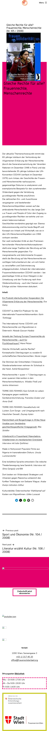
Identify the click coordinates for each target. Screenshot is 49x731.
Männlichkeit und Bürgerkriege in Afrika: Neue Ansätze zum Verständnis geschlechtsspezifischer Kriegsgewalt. (23, 423)
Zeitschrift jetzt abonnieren (24, 592)
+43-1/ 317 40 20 (24, 656)
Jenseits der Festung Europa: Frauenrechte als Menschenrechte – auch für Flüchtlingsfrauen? (23, 340)
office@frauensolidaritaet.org (24, 660)
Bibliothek (19, 673)
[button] (16, 500)
